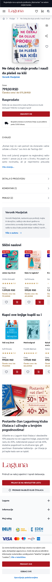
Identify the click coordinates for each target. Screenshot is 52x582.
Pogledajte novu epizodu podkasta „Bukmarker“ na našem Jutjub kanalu (26, 3)
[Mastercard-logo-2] (16, 538)
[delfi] (6, 530)
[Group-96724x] (31, 538)
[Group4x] (24, 538)
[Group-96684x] (37, 530)
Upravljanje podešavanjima (26, 577)
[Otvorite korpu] (42, 11)
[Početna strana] (16, 11)
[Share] (46, 36)
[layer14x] (38, 538)
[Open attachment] (47, 26)
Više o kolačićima (18, 557)
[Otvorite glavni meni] (4, 11)
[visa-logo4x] (7, 538)
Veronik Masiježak (11, 77)
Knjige (12, 18)
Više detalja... (8, 167)
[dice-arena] (21, 530)
